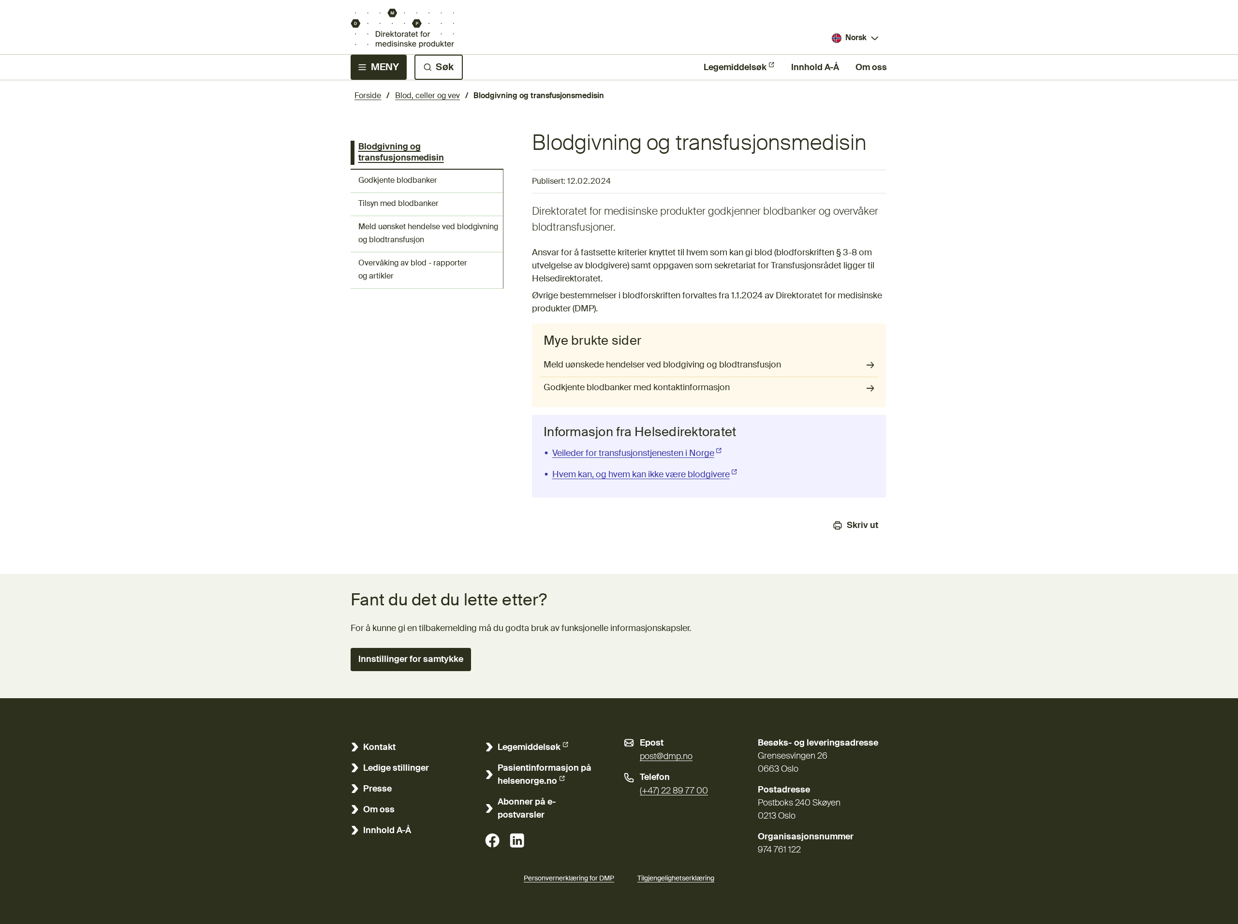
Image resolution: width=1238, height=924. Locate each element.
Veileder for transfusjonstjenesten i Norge (637, 453)
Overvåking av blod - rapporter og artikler (412, 270)
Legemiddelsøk (735, 67)
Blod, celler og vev (427, 96)
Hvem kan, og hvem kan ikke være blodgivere (645, 474)
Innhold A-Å (815, 67)
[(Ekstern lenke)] (492, 840)
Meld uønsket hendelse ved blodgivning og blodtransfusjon (428, 233)
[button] (411, 659)
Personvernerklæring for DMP (569, 878)
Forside (367, 96)
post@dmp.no (666, 756)
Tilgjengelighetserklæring (675, 878)
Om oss (871, 67)
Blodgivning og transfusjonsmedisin (401, 152)
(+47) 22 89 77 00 (674, 791)
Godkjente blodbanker (397, 181)
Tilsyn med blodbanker (398, 204)
